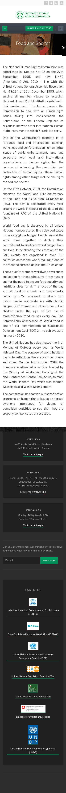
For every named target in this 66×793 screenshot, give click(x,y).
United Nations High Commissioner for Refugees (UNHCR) (33, 612)
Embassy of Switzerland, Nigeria (33, 716)
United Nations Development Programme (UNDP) (33, 750)
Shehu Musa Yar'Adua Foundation (33, 696)
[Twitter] (51, 3)
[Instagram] (56, 3)
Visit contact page (33, 454)
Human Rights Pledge (39, 28)
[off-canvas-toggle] (4, 28)
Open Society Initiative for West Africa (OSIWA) (33, 634)
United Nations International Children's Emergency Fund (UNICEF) (33, 656)
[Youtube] (61, 3)
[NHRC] (33, 15)
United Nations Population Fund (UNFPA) (33, 676)
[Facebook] (46, 3)
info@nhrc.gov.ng (37, 491)
